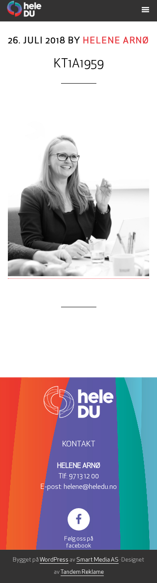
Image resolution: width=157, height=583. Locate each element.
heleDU (50, 9)
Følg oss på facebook (78, 542)
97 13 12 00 (84, 476)
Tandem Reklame (82, 572)
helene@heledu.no (90, 487)
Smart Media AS (97, 560)
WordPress (54, 560)
